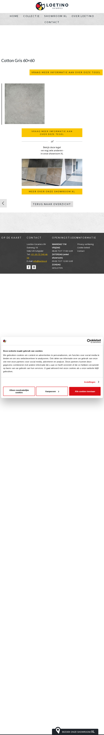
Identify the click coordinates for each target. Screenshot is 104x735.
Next (81, 173)
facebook (29, 267)
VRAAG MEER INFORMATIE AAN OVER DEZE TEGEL (66, 72)
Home (14, 16)
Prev (23, 173)
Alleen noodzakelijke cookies (19, 391)
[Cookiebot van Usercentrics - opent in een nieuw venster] (89, 341)
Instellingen (89, 382)
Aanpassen (50, 391)
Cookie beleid (83, 247)
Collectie (31, 16)
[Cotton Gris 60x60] (25, 123)
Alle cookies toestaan (85, 391)
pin (34, 267)
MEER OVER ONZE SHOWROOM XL (52, 191)
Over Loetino (83, 16)
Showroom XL (55, 16)
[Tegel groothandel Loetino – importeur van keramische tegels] (52, 6)
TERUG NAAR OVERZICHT (52, 204)
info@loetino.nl (40, 261)
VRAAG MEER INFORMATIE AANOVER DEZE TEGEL (52, 132)
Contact (52, 22)
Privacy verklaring (85, 244)
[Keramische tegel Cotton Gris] (3, 203)
